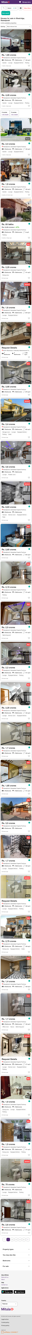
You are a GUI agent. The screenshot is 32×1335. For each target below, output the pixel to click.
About (3, 1279)
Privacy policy (5, 1325)
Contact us (4, 1284)
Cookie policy (5, 1322)
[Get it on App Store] (19, 1292)
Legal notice (4, 1319)
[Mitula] (5, 2)
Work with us (4, 1277)
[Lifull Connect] (9, 1333)
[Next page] (27, 1239)
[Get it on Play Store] (7, 1292)
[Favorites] (20, 2)
